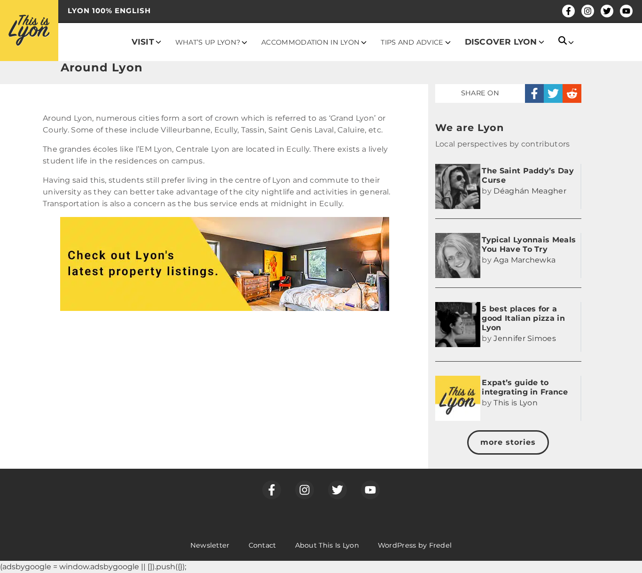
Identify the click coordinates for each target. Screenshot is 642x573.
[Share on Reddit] (572, 93)
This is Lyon (515, 402)
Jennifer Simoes (524, 338)
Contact (262, 545)
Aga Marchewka (524, 260)
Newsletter (210, 545)
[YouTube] (626, 11)
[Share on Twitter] (553, 93)
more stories (508, 442)
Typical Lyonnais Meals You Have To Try (529, 244)
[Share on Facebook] (534, 93)
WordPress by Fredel (415, 545)
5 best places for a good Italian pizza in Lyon (523, 318)
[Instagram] (587, 11)
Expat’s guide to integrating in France (525, 387)
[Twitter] (607, 11)
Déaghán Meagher (529, 190)
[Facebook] (568, 11)
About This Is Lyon (327, 545)
